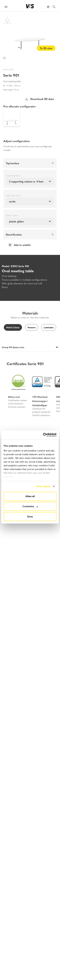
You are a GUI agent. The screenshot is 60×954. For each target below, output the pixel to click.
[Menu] (6, 7)
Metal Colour (13, 327)
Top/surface (12, 163)
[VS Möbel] (30, 6)
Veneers (32, 327)
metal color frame (13, 196)
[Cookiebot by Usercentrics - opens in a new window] (43, 435)
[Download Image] (4, 57)
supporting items (13, 176)
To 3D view (46, 48)
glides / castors (12, 216)
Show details (43, 486)
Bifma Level (14, 396)
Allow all (30, 496)
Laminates (49, 327)
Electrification (14, 234)
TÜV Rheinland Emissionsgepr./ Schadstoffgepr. (40, 401)
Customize (28, 506)
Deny (30, 516)
